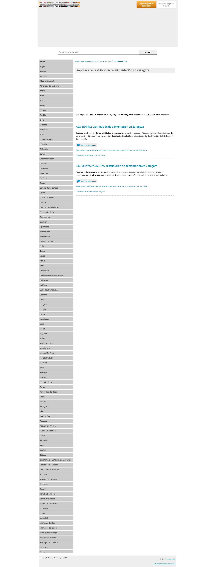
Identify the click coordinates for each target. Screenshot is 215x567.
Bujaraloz (44, 144)
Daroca (43, 202)
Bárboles (43, 110)
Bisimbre (43, 125)
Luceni (42, 314)
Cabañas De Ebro (47, 159)
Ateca (42, 100)
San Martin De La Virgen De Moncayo (55, 460)
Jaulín (42, 265)
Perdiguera (44, 406)
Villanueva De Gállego (48, 533)
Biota (42, 120)
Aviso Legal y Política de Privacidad (164, 563)
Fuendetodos (45, 236)
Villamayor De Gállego (49, 528)
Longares (43, 304)
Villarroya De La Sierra (49, 542)
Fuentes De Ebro (46, 241)
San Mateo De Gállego (49, 465)
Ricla (42, 445)
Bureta (42, 154)
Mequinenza (45, 348)
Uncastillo (44, 508)
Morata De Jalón (46, 358)
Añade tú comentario (87, 145)
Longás (43, 309)
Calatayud (44, 168)
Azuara (42, 105)
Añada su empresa (166, 4)
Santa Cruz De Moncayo (49, 469)
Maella (42, 329)
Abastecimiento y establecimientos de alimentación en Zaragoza (124, 150)
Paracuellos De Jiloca (48, 392)
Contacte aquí (170, 559)
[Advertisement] (107, 27)
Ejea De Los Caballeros (49, 207)
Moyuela (43, 363)
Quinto (42, 435)
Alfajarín (43, 71)
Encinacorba (45, 217)
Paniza (42, 387)
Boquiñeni (44, 129)
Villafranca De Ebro (47, 523)
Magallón (43, 333)
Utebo (42, 513)
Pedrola (43, 401)
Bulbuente (44, 149)
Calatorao (44, 173)
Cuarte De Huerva (47, 197)
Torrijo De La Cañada (48, 503)
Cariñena (43, 178)
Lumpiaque (44, 319)
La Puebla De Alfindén (49, 290)
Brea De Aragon (46, 139)
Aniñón (42, 91)
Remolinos (44, 440)
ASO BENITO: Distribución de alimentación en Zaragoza (110, 126)
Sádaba (43, 455)
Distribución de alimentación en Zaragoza (90, 155)
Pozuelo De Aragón (48, 426)
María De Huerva (47, 343)
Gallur (42, 246)
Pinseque (43, 421)
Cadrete (43, 163)
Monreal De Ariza (47, 353)
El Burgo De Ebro (47, 212)
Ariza (42, 95)
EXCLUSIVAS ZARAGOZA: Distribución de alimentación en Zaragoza (116, 166)
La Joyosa (44, 280)
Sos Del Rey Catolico (48, 479)
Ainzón (42, 61)
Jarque (42, 261)
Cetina (42, 193)
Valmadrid (44, 518)
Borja (42, 134)
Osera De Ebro (46, 382)
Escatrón (43, 222)
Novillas (43, 377)
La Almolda (44, 270)
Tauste (42, 489)
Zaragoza (44, 547)
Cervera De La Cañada (49, 188)
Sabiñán (43, 450)
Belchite (43, 115)
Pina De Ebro (45, 416)
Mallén (42, 338)
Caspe (42, 183)
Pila (41, 411)
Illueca (42, 251)
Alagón (42, 66)
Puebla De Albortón (48, 431)
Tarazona (44, 484)
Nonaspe (43, 372)
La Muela (43, 285)
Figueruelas (44, 227)
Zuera (42, 552)
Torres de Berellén (47, 499)
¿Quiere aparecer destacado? (146, 4)
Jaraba (42, 256)
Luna (42, 324)
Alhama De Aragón (47, 81)
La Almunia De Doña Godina (51, 275)
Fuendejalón (45, 231)
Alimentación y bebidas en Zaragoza (88, 150)
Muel (42, 367)
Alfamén (43, 76)
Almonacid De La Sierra (49, 86)
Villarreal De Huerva (48, 537)
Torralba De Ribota (47, 494)
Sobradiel (43, 474)
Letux (42, 299)
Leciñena (43, 295)
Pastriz (42, 397)
